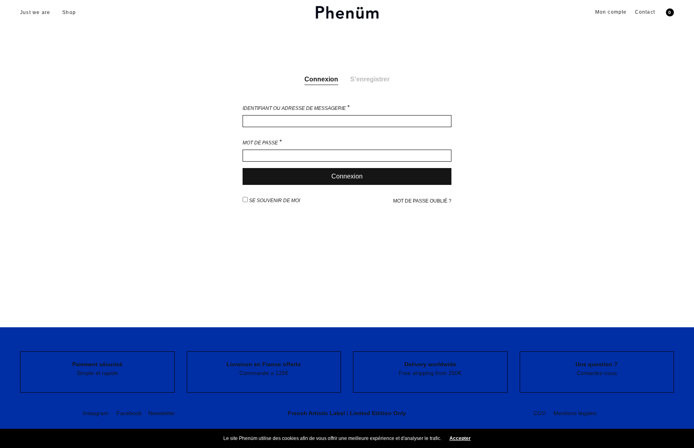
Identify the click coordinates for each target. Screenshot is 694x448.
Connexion (321, 79)
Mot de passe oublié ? (422, 201)
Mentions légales (574, 413)
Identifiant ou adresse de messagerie (296, 108)
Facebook (129, 413)
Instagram (95, 413)
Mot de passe (262, 142)
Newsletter (161, 413)
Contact (645, 12)
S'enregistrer (370, 79)
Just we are (35, 12)
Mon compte (611, 12)
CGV (539, 413)
